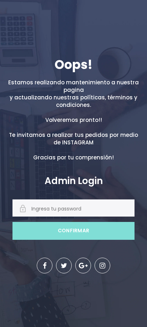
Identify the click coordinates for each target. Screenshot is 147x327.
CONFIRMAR (74, 230)
